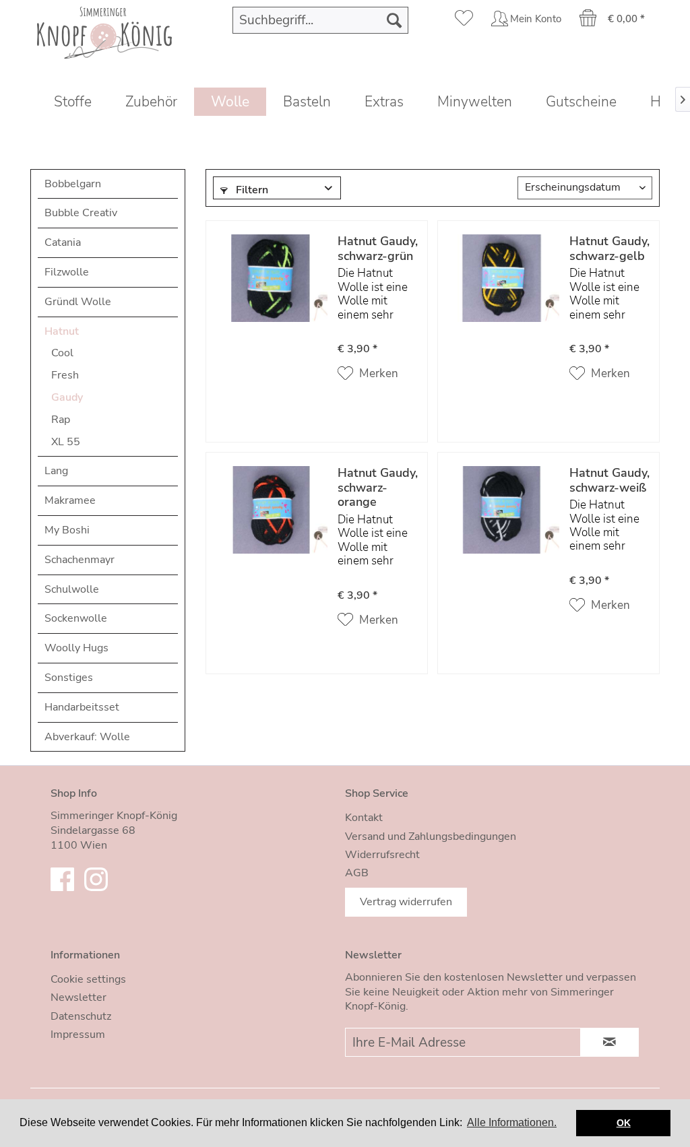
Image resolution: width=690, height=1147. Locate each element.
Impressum (78, 1034)
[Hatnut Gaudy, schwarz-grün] (270, 295)
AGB (357, 872)
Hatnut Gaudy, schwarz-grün (378, 248)
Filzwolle (66, 272)
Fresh (65, 375)
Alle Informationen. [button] (512, 1122)
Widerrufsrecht (382, 854)
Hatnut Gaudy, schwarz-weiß (609, 480)
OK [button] (624, 1122)
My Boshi (67, 530)
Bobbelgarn (72, 183)
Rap (60, 419)
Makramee (70, 500)
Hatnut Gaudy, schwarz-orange (378, 488)
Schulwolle (71, 589)
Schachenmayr (79, 559)
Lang (56, 470)
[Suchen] (394, 20)
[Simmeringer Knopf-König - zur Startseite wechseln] (104, 31)
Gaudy (67, 397)
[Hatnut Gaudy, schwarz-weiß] (502, 526)
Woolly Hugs (76, 648)
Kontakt (364, 817)
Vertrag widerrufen (406, 901)
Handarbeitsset (81, 707)
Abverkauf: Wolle (87, 736)
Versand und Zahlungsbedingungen (430, 836)
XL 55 (65, 441)
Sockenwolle (75, 618)
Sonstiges (68, 677)
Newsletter (78, 997)
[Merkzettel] (464, 20)
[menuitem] (320, 20)
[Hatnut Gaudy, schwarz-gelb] (502, 295)
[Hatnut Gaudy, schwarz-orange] (270, 526)
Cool (62, 353)
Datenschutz (81, 1016)
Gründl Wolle (77, 301)
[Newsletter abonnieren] (609, 1042)
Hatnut (61, 331)
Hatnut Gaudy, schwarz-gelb (609, 248)
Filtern (250, 190)
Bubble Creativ (80, 212)
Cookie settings (88, 979)
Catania (62, 242)
